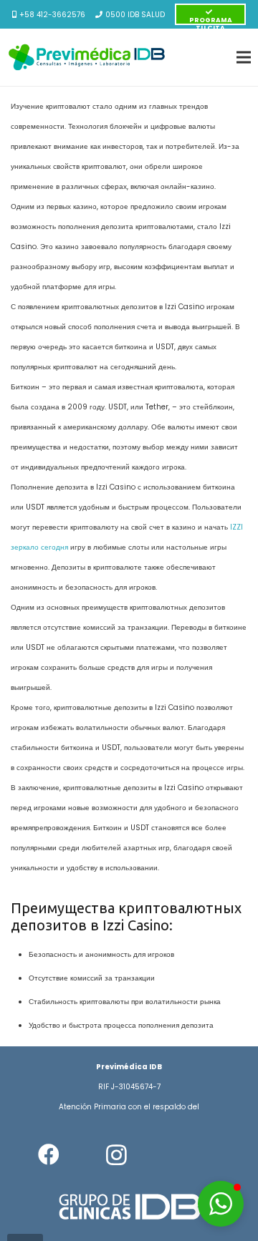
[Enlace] (86, 57)
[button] (221, 1204)
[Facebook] (48, 1155)
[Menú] (244, 57)
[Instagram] (116, 1155)
